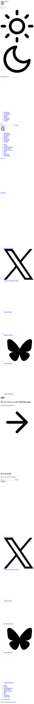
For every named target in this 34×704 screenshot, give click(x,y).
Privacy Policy (7, 148)
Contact (6, 145)
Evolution (6, 115)
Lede (14, 702)
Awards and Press (8, 147)
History (6, 116)
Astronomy (6, 112)
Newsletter (6, 154)
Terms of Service (8, 150)
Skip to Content (4, 1)
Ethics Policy (7, 155)
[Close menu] (1, 123)
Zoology (6, 120)
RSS (5, 151)
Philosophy (6, 118)
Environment (7, 113)
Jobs (5, 153)
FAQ (5, 144)
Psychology (7, 119)
